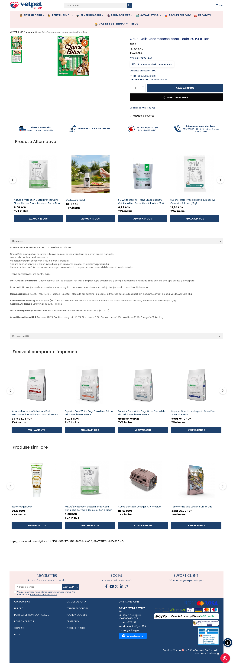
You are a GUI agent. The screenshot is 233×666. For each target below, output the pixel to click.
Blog (17, 634)
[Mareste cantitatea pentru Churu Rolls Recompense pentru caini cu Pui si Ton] (143, 86)
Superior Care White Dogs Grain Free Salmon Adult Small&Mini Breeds (89, 413)
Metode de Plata (76, 601)
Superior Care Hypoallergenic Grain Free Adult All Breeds (193, 413)
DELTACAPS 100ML (75, 199)
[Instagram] (127, 586)
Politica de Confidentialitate (43, 594)
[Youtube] (111, 586)
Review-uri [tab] (20, 336)
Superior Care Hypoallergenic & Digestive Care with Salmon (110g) (193, 201)
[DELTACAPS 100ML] (90, 173)
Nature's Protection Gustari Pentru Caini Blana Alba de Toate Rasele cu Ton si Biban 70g (37, 201)
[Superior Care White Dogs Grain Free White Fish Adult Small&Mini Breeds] (143, 385)
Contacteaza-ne (134, 636)
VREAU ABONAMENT (178, 97)
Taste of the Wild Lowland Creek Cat (191, 506)
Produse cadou (76, 628)
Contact (19, 628)
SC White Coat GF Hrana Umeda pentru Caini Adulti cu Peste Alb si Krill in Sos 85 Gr (141, 201)
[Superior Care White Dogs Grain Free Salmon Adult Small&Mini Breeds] (90, 385)
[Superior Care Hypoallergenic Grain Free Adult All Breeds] (196, 385)
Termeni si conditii (77, 608)
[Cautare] (129, 5)
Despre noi (73, 621)
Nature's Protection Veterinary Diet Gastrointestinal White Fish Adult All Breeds (35, 413)
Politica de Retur (24, 621)
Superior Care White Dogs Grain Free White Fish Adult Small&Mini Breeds (141, 413)
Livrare (18, 608)
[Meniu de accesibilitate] (227, 642)
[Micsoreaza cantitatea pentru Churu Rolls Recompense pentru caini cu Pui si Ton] (143, 90)
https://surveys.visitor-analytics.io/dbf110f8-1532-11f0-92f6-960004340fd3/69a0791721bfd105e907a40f (67, 541)
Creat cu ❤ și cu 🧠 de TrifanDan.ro (182, 650)
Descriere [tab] (17, 241)
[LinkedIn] (121, 586)
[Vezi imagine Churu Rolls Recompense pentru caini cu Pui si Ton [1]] (16, 56)
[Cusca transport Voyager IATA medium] (143, 480)
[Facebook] (106, 586)
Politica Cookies (77, 614)
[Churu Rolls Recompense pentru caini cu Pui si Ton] (73, 56)
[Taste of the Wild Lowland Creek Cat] (196, 480)
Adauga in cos (185, 87)
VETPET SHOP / (17, 32)
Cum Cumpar (22, 601)
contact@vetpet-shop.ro (188, 580)
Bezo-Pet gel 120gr (22, 506)
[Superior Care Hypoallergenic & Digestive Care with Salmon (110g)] (194, 173)
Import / (30, 32)
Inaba (133, 43)
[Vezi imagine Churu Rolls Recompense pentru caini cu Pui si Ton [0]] (16, 42)
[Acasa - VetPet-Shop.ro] (26, 5)
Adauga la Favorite (143, 115)
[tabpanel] (73, 56)
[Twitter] (116, 586)
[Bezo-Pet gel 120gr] (37, 480)
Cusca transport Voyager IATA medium (140, 506)
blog (135, 23)
